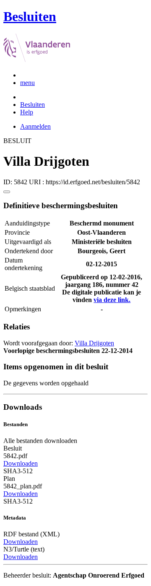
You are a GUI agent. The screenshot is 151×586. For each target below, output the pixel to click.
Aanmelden (35, 126)
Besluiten (32, 104)
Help (26, 112)
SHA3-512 (18, 471)
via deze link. (112, 299)
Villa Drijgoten (94, 343)
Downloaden (20, 463)
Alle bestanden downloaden (40, 440)
